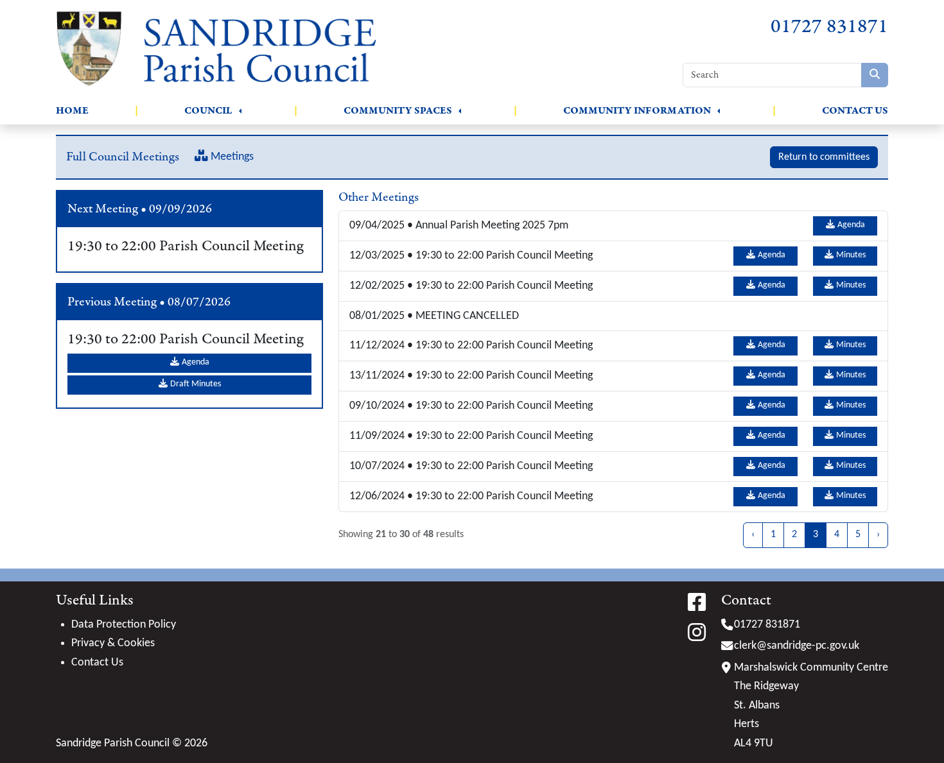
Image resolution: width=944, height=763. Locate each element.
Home (72, 110)
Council (208, 110)
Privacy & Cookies (113, 643)
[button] (240, 111)
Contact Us (855, 110)
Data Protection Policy (123, 625)
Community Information (637, 110)
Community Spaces (398, 110)
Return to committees (824, 157)
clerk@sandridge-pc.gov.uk (796, 646)
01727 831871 (829, 26)
